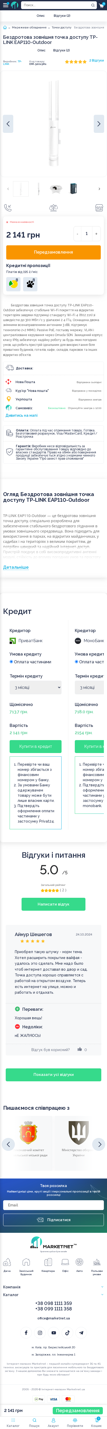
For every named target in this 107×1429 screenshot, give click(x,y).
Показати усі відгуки (54, 1074)
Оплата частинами (32, 661)
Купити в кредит (35, 746)
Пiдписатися (59, 1220)
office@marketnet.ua (53, 1318)
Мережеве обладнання (29, 27)
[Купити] (7, 207)
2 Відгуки (96, 60)
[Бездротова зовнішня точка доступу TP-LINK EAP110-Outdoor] (21, 189)
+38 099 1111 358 (53, 1308)
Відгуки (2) (62, 16)
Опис (41, 16)
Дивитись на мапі (21, 415)
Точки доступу (61, 27)
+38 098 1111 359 (53, 1303)
